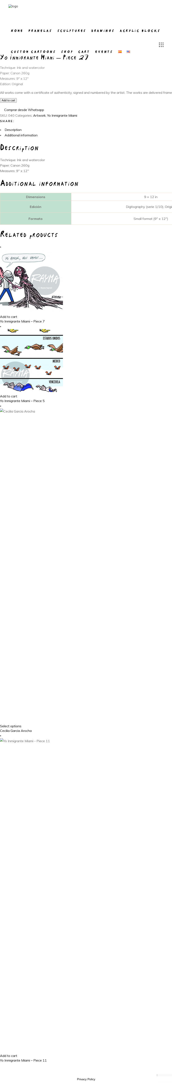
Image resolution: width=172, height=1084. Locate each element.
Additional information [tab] (21, 135)
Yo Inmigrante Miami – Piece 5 (22, 401)
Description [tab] (13, 130)
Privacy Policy (86, 1079)
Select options (10, 726)
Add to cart (8, 100)
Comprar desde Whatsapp (24, 110)
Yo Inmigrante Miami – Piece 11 (23, 1060)
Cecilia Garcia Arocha (16, 731)
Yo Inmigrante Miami (62, 115)
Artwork (39, 115)
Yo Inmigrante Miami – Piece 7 (22, 321)
